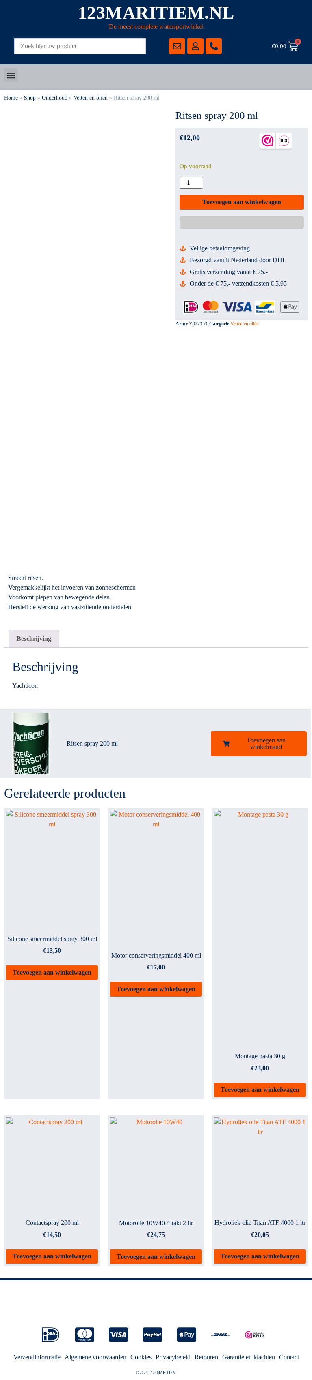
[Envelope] (177, 46)
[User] (195, 46)
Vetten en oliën (91, 98)
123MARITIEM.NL (156, 13)
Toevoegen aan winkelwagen (241, 202)
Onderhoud (54, 98)
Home (11, 98)
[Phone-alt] (214, 46)
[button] (10, 75)
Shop (30, 98)
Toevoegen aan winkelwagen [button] (52, 972)
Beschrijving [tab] (34, 638)
